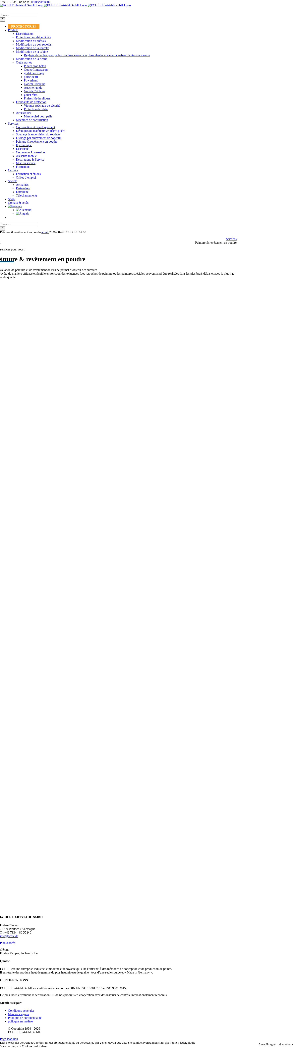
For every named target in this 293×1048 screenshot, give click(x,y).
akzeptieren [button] (286, 1044)
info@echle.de (41, 1)
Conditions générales (21, 1010)
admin (45, 232)
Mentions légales (18, 1014)
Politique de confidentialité (24, 1017)
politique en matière (20, 1021)
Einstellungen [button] (267, 1044)
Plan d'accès (7, 943)
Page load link (9, 1039)
